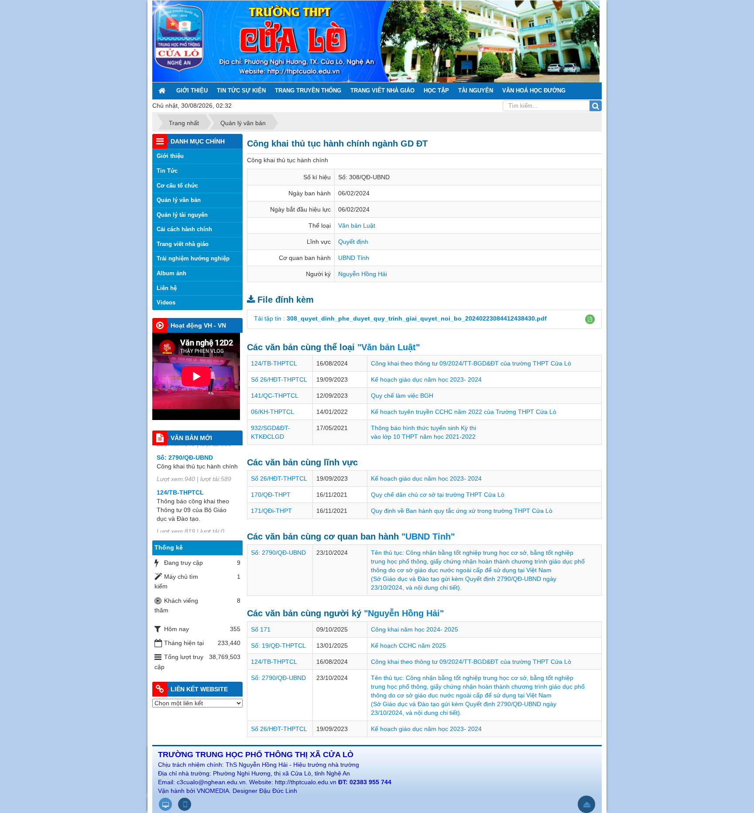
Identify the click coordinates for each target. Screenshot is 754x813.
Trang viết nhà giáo (183, 244)
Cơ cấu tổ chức (177, 185)
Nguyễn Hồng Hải (362, 273)
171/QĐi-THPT (271, 510)
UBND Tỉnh (353, 257)
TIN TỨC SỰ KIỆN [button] (241, 90)
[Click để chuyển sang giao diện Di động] (184, 804)
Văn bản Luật (356, 225)
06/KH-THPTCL (272, 411)
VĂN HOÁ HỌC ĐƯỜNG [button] (534, 90)
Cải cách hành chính (184, 229)
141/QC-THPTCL (274, 395)
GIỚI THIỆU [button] (192, 90)
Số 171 (261, 629)
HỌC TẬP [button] (436, 90)
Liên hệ (167, 288)
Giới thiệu (170, 156)
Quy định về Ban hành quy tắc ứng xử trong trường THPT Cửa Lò (461, 510)
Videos (166, 302)
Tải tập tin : (400, 318)
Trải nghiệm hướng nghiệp (193, 258)
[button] (590, 319)
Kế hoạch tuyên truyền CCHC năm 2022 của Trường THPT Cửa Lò (463, 411)
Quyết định (353, 241)
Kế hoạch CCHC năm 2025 (408, 645)
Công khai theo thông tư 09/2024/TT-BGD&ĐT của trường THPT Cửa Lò (471, 363)
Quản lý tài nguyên (182, 215)
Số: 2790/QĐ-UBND (278, 552)
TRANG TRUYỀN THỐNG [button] (308, 90)
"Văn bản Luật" (388, 347)
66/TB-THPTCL (178, 525)
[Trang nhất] (162, 90)
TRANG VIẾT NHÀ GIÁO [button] (382, 90)
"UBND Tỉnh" (428, 536)
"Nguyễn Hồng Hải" (404, 613)
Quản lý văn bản (179, 200)
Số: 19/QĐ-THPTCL (278, 645)
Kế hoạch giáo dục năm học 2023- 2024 (426, 379)
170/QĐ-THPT (271, 494)
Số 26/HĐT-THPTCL (279, 379)
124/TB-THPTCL (274, 363)
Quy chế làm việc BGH (402, 395)
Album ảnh (171, 273)
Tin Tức (167, 170)
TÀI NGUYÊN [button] (475, 90)
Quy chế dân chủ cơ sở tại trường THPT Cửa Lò (437, 494)
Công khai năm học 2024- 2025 (414, 629)
